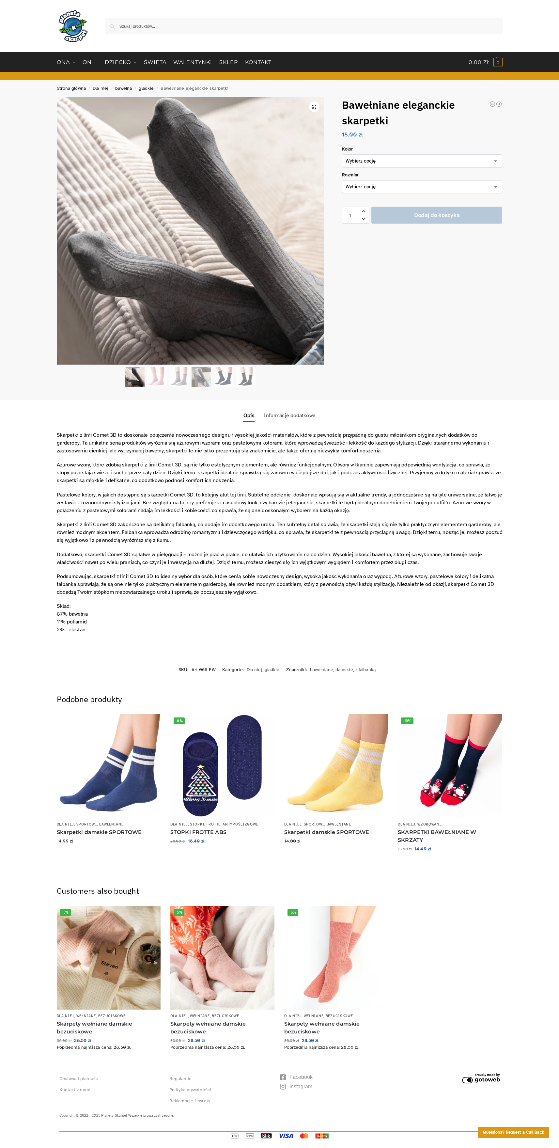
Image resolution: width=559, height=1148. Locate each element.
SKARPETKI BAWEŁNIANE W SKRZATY (437, 836)
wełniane (86, 1016)
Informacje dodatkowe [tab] (290, 415)
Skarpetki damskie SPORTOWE (99, 832)
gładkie (146, 88)
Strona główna (71, 88)
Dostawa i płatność (78, 1078)
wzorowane (429, 824)
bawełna (123, 88)
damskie (344, 669)
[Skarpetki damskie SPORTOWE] (109, 766)
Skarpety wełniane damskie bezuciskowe (94, 1028)
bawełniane (321, 669)
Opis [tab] (248, 415)
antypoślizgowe (240, 824)
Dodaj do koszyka (436, 215)
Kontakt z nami (74, 1090)
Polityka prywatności (190, 1090)
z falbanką (365, 669)
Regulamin (180, 1078)
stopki (197, 824)
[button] (486, 62)
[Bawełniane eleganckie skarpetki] (499, 104)
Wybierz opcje (108, 854)
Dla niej (100, 88)
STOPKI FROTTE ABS (198, 832)
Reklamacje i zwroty (189, 1101)
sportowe (86, 824)
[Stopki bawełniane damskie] (492, 104)
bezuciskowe (112, 1016)
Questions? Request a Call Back (513, 1132)
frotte (214, 824)
